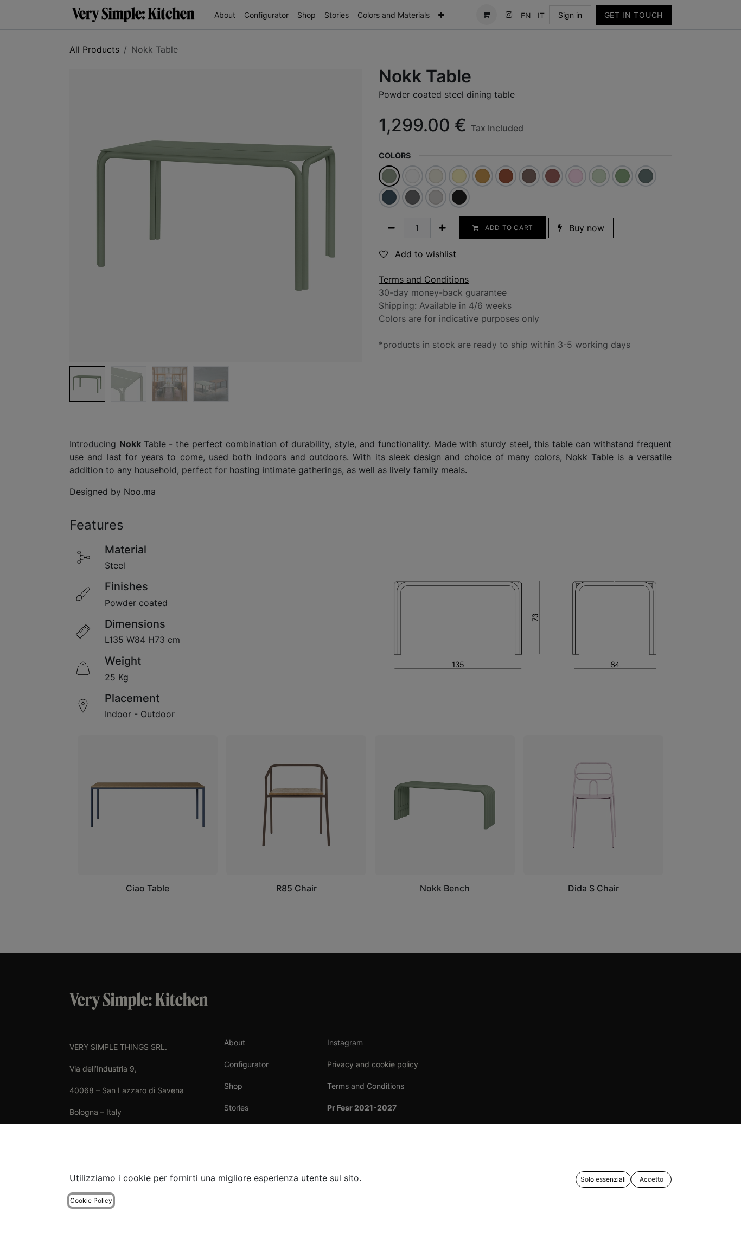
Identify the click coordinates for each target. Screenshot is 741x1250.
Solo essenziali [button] (603, 1179)
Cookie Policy (91, 1200)
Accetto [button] (651, 1179)
